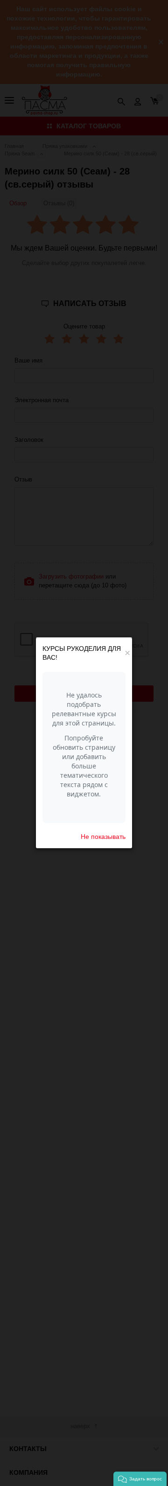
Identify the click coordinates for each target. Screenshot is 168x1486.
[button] (140, 1479)
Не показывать (103, 836)
